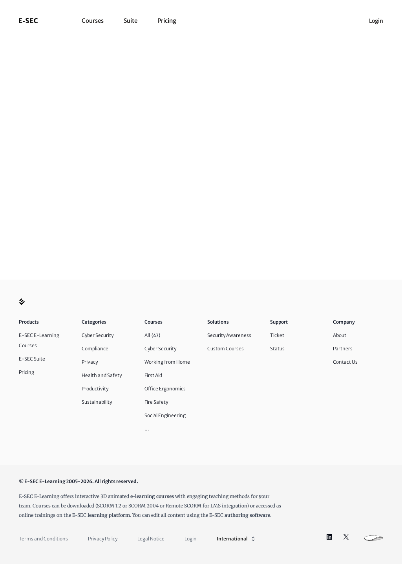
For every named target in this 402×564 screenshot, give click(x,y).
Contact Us (345, 362)
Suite (130, 20)
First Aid (153, 375)
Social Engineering (165, 415)
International (232, 539)
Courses (93, 20)
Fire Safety (156, 402)
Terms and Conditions (43, 539)
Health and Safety (102, 375)
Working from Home (167, 362)
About (339, 335)
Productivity (95, 389)
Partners (343, 349)
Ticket (277, 335)
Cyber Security (97, 335)
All (152, 335)
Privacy (90, 362)
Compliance (95, 349)
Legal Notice (150, 539)
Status (277, 349)
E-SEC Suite (32, 359)
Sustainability (97, 402)
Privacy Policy (102, 539)
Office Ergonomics (165, 389)
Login (376, 20)
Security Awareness (229, 335)
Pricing (166, 20)
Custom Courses (225, 349)
